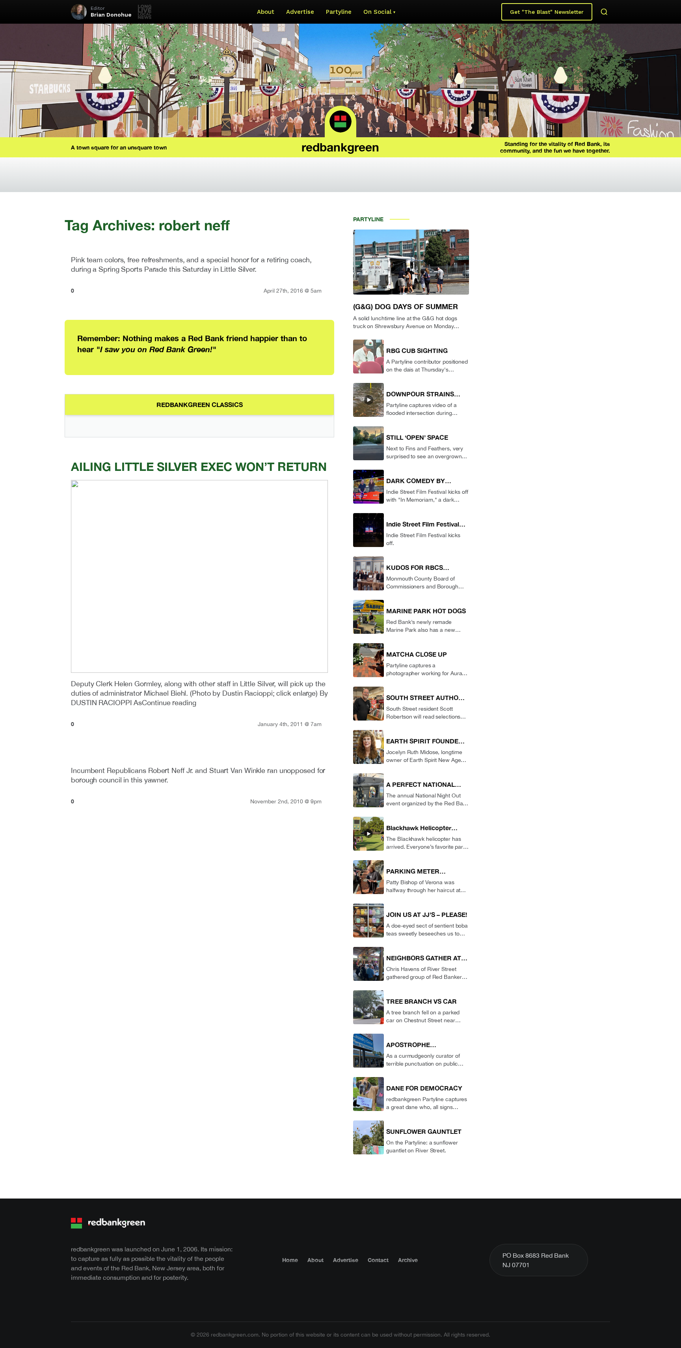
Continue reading (169, 702)
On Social (377, 11)
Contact (378, 1260)
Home (290, 1260)
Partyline (339, 11)
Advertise (300, 11)
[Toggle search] (604, 12)
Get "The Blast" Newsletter (547, 12)
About (265, 11)
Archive (408, 1260)
